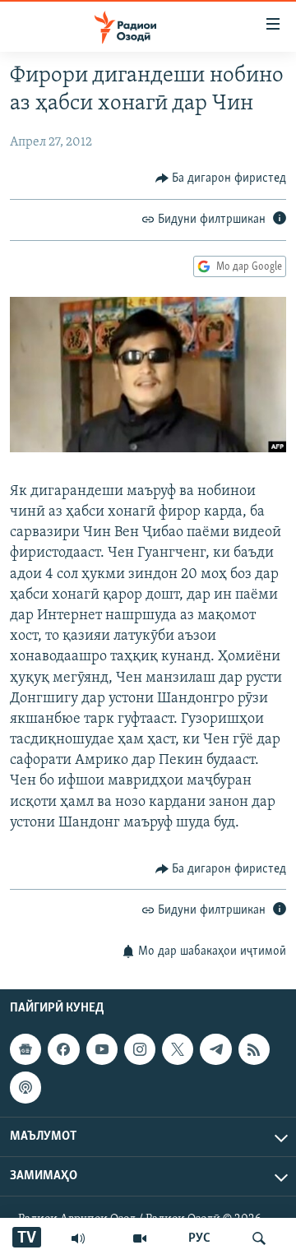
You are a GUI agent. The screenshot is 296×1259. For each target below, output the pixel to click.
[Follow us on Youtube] (102, 1049)
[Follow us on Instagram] (139, 1049)
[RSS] (254, 1049)
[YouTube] (139, 1238)
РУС (199, 1238)
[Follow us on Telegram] (215, 1049)
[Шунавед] (78, 1238)
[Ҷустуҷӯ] (259, 1238)
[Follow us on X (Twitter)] (177, 1049)
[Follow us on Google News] (25, 1049)
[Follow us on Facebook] (63, 1049)
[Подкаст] (25, 1087)
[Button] (221, 178)
